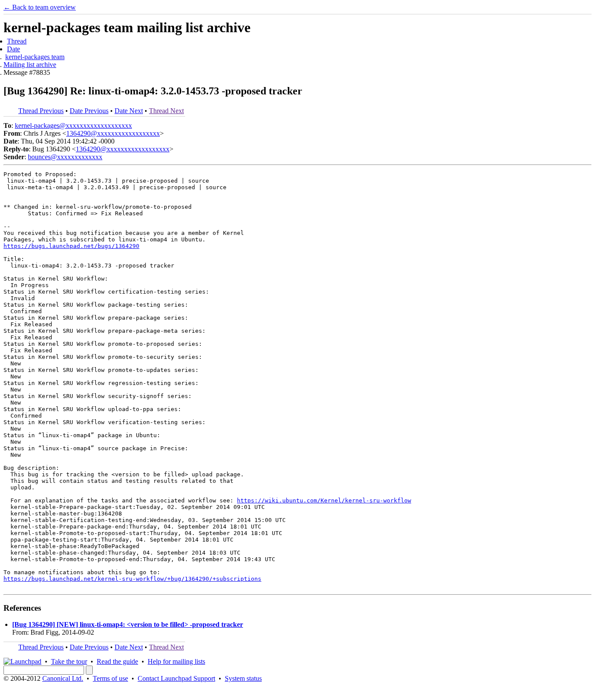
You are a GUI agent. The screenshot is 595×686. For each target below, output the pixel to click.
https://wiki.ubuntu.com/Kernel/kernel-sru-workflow (324, 500)
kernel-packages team (34, 56)
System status (243, 678)
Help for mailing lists (176, 661)
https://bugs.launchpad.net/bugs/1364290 (71, 246)
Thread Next (166, 110)
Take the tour (69, 661)
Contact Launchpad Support (176, 678)
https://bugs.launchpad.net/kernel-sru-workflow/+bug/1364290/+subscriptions (132, 579)
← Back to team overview (39, 7)
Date (13, 49)
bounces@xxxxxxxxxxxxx (65, 157)
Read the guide (117, 661)
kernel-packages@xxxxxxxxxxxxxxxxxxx (73, 125)
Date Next (129, 110)
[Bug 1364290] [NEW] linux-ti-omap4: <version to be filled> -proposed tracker (127, 624)
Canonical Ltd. (62, 678)
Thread (17, 41)
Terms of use (110, 678)
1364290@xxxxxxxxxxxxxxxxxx (113, 133)
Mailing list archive (29, 64)
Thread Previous (41, 110)
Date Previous (89, 110)
